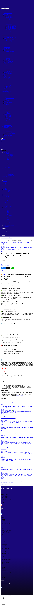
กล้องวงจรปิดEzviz (9, 19)
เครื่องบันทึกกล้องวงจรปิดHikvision (11, 29)
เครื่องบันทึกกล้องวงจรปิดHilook (11, 25)
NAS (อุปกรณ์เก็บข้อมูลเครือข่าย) (7, 126)
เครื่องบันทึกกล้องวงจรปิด (9, 161)
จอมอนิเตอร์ (4, 76)
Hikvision (8, 166)
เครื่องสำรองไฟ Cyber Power (10, 133)
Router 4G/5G (6, 114)
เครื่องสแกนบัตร (6, 42)
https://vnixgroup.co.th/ (19, 395)
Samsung (8, 204)
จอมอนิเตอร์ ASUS (7, 77)
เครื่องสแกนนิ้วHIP (9, 40)
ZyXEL (8, 212)
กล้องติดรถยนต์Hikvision (9, 31)
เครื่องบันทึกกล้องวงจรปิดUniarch (11, 28)
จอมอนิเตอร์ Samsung (7, 79)
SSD (5, 88)
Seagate (8, 201)
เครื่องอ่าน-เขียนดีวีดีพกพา (8, 62)
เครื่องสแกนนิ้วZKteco (9, 41)
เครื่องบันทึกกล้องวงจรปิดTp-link (11, 26)
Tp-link (8, 159)
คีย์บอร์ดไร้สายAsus (9, 73)
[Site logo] (4, 7)
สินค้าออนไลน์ (4, 556)
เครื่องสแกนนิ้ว (6, 38)
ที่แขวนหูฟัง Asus (8, 64)
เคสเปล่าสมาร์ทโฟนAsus (10, 51)
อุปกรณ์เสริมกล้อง (7, 167)
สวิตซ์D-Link (8, 110)
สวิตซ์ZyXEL (8, 112)
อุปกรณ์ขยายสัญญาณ (7, 125)
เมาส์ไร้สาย (6, 65)
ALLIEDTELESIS (9, 215)
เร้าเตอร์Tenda (8, 118)
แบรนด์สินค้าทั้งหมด (5, 558)
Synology (6, 187)
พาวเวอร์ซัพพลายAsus (9, 61)
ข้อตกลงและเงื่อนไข (5, 524)
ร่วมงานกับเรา (4, 529)
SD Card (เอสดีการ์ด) (8, 196)
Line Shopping (4, 568)
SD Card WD (8, 86)
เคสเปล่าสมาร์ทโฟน (7, 50)
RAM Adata (6, 75)
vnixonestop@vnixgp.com (4, 503)
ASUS (7, 217)
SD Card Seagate (8, 87)
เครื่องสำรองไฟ (7, 177)
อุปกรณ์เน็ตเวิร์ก (4, 93)
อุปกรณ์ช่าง (4, 49)
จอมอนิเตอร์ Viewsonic (7, 78)
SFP (4, 103)
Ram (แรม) (4, 74)
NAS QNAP (6, 127)
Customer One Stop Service (5, 548)
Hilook (8, 160)
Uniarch (8, 165)
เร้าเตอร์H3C (8, 120)
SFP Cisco (7, 104)
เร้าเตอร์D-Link (8, 115)
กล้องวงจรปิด (6, 15)
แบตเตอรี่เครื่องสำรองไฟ (8, 135)
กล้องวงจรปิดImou (9, 18)
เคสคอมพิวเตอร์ (6, 70)
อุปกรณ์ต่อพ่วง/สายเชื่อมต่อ (6, 91)
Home (2, 240)
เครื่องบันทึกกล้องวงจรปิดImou (10, 27)
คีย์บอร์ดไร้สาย (6, 72)
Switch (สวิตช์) (6, 106)
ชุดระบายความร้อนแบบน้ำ (8, 52)
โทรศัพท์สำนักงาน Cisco (8, 13)
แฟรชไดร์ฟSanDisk (7, 48)
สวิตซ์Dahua (8, 113)
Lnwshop (3, 567)
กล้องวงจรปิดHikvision (9, 17)
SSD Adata (7, 90)
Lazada (3, 563)
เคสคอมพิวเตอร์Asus (9, 71)
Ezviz (7, 158)
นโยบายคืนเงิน (4, 552)
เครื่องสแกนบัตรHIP (10, 174)
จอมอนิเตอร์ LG (7, 190)
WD (7, 200)
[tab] (17, 270)
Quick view (2, 413)
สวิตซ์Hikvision (8, 111)
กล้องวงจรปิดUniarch (10, 155)
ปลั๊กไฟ (5, 134)
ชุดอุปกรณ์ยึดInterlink (9, 102)
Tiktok (3, 576)
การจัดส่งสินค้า (4, 544)
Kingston (6, 183)
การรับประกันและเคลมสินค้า (6, 545)
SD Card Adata (8, 84)
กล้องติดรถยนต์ (6, 30)
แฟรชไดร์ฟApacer (7, 47)
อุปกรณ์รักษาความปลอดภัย (6, 35)
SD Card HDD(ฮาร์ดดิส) (7, 85)
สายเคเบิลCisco (8, 100)
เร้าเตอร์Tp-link (8, 117)
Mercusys (8, 210)
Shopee (3, 575)
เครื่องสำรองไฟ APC (9, 131)
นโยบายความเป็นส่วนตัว (5, 532)
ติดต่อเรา (3, 520)
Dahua (7, 162)
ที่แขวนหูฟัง (6, 63)
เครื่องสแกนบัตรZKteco (10, 175)
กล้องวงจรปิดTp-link (9, 20)
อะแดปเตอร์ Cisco (7, 92)
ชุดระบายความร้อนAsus (9, 53)
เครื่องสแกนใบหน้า (7, 36)
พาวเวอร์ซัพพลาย (7, 60)
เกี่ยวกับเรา (3, 519)
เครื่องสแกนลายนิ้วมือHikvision (10, 39)
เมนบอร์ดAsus (8, 58)
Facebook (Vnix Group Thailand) (6, 523)
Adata (7, 198)
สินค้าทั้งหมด (4, 136)
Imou (7, 157)
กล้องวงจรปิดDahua (9, 16)
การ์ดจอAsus (8, 69)
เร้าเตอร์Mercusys (8, 116)
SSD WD (7, 89)
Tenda (7, 218)
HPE (7, 214)
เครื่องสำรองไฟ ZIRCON (10, 132)
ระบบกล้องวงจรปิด (5, 14)
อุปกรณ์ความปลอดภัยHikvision (11, 37)
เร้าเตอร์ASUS (8, 119)
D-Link (8, 211)
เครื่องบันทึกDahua (9, 24)
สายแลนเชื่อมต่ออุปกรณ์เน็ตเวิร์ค (9, 59)
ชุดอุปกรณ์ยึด (6, 101)
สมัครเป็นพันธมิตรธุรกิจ (5, 562)
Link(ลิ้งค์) (8, 222)
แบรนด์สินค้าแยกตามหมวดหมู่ (6, 559)
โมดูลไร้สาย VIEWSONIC (10, 98)
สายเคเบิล (5, 99)
